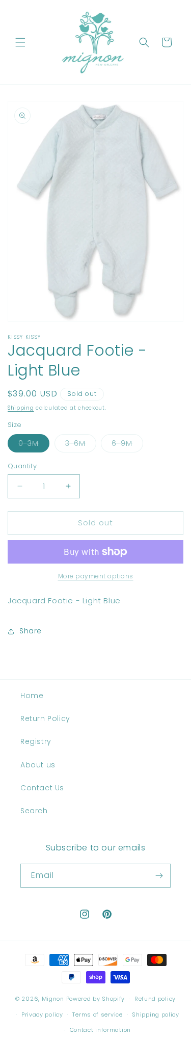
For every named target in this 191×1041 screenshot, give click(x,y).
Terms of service (97, 1014)
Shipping (21, 408)
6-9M (127, 445)
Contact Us (42, 788)
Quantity (22, 466)
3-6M (80, 445)
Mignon (54, 999)
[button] (20, 42)
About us (38, 765)
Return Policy (45, 718)
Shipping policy (155, 1014)
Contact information (100, 1030)
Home (31, 695)
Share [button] (30, 631)
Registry (35, 741)
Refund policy (155, 999)
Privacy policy (42, 1014)
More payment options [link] (95, 576)
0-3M (33, 445)
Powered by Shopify (95, 999)
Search (34, 811)
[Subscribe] (159, 876)
